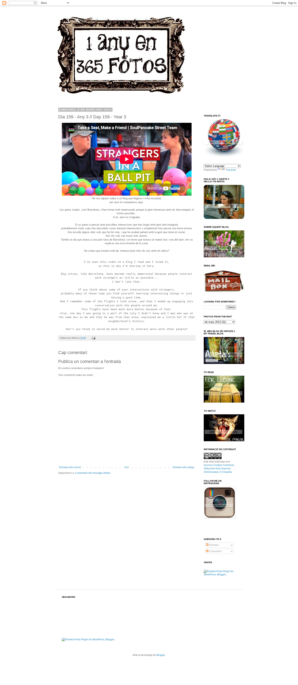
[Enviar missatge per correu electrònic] (93, 338)
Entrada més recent (70, 467)
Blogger (161, 655)
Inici (126, 467)
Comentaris (215, 551)
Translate (231, 170)
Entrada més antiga (183, 467)
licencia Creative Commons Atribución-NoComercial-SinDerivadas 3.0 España (219, 468)
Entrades (213, 545)
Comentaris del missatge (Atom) (92, 473)
